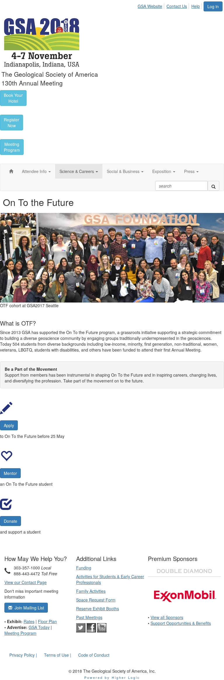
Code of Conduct (93, 655)
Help (195, 6)
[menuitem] (151, 5)
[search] (213, 186)
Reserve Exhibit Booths (97, 608)
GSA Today (39, 627)
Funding (83, 568)
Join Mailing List (28, 608)
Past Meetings (89, 617)
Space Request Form (96, 600)
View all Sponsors (166, 617)
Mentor (10, 473)
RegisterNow (11, 122)
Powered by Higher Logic (112, 677)
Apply (9, 425)
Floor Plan (47, 621)
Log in (213, 6)
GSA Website (150, 6)
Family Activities (91, 591)
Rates (29, 621)
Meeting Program (20, 633)
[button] (36, 171)
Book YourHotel (13, 98)
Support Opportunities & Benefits (180, 623)
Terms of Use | (57, 655)
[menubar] (170, 5)
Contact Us (177, 6)
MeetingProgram (12, 147)
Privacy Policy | (23, 655)
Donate (10, 521)
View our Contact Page (25, 582)
